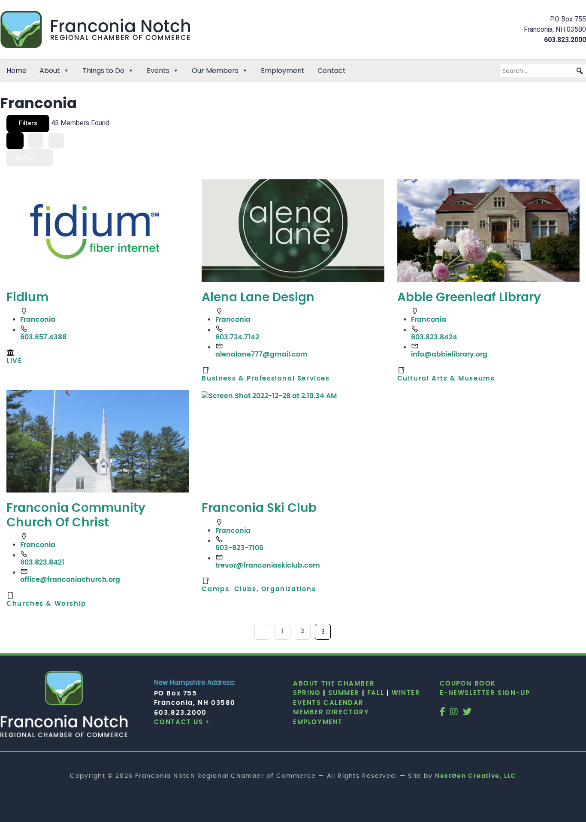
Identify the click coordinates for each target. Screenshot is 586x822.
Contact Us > (182, 722)
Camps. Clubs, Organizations (259, 589)
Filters (28, 123)
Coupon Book (468, 683)
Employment (283, 71)
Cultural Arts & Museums (446, 378)
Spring (307, 693)
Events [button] (158, 71)
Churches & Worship (46, 604)
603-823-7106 (239, 547)
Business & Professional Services (265, 378)
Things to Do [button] (103, 71)
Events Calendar (328, 703)
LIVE (14, 361)
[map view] (56, 140)
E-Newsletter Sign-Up (485, 693)
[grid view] (15, 140)
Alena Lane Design (258, 298)
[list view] (35, 140)
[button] (579, 70)
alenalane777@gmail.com (261, 354)
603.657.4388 (43, 337)
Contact (331, 71)
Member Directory (331, 712)
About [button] (49, 71)
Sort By (25, 157)
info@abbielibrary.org (449, 354)
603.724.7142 (237, 337)
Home (16, 71)
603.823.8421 (42, 562)
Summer (343, 693)
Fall (375, 693)
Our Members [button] (215, 71)
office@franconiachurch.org (70, 579)
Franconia (37, 319)
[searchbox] (543, 70)
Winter (406, 693)
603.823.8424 (434, 337)
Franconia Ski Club (259, 508)
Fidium (27, 298)
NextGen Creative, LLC (475, 776)
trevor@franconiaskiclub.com (267, 565)
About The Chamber (334, 683)
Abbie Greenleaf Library (469, 298)
